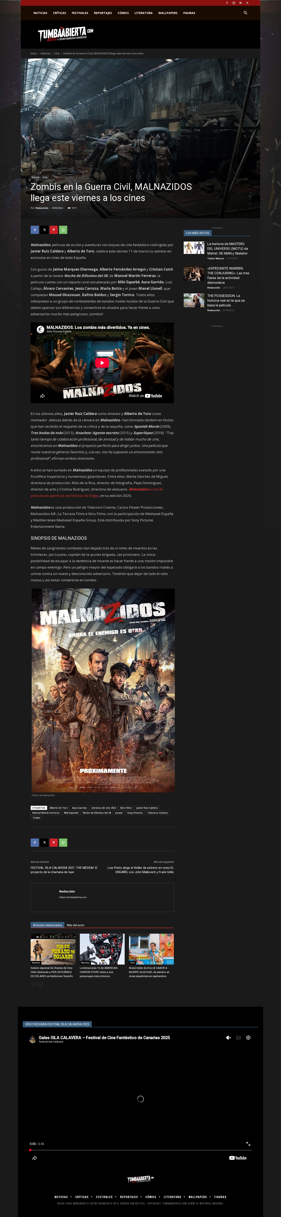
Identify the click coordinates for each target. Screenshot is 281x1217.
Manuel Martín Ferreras (46, 812)
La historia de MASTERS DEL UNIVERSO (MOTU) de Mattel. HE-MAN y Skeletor (227, 248)
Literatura (144, 13)
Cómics (123, 13)
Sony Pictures (135, 812)
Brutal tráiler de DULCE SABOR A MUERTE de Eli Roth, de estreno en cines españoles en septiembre (149, 972)
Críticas (59, 13)
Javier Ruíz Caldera (147, 807)
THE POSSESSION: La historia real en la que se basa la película (226, 300)
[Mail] (240, 3)
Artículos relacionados (47, 925)
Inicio (34, 53)
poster (119, 812)
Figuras (189, 13)
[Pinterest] (54, 230)
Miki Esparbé (71, 812)
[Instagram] (234, 3)
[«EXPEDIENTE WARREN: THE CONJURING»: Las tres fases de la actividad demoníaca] (194, 273)
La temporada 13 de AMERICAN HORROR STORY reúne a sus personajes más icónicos (98, 972)
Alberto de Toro (59, 807)
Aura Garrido (79, 807)
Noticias (40, 13)
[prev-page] (33, 984)
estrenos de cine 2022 (103, 807)
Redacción (42, 207)
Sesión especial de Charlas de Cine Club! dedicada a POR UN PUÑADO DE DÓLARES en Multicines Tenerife (52, 972)
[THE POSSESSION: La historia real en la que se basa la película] (194, 300)
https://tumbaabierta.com (73, 897)
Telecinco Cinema (157, 812)
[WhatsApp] (63, 230)
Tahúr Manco (215, 258)
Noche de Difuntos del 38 (97, 812)
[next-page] (39, 984)
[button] (245, 13)
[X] (247, 3)
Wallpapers (168, 13)
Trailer (36, 817)
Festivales (80, 13)
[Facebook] (227, 3)
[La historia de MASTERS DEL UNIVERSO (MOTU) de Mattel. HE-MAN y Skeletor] (194, 248)
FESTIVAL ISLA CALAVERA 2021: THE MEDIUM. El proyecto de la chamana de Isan (64, 870)
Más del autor (76, 925)
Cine (56, 53)
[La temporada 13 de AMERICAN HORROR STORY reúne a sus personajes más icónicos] (102, 949)
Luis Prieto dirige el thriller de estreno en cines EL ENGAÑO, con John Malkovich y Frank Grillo (141, 870)
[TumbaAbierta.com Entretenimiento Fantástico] (140, 1179)
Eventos (36, 962)
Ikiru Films (126, 807)
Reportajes (103, 13)
